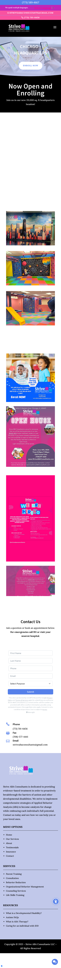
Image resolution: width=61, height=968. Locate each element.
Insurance (11, 851)
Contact (10, 856)
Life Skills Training (15, 895)
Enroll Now (30, 65)
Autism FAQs (12, 917)
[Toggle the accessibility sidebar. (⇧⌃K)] (56, 901)
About (9, 843)
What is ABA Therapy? (17, 921)
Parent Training (14, 874)
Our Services (12, 839)
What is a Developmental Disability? (24, 913)
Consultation (12, 878)
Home (9, 834)
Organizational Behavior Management (25, 886)
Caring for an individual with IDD (22, 925)
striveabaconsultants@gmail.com (31, 13)
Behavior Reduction (16, 882)
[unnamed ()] (30, 244)
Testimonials (12, 847)
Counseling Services (16, 890)
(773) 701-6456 (32, 17)
